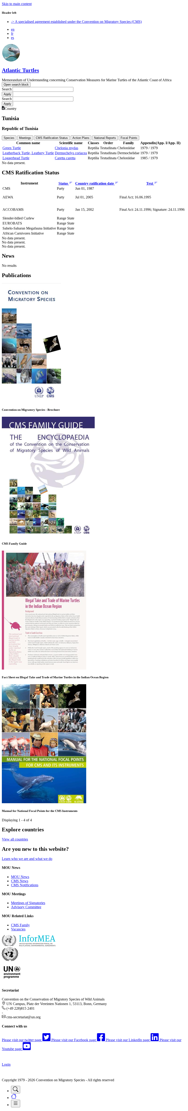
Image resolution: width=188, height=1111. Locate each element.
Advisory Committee (26, 907)
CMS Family (20, 925)
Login (6, 1064)
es (12, 38)
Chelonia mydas (66, 148)
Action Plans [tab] (80, 138)
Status (63, 183)
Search (7, 89)
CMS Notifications (24, 885)
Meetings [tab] (25, 138)
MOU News (20, 877)
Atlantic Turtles (20, 70)
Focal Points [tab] (129, 138)
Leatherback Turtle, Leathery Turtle (28, 153)
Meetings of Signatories (28, 903)
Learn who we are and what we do (27, 859)
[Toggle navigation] (15, 1089)
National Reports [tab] (105, 138)
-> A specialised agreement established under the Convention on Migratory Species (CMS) (76, 22)
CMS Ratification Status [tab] (52, 138)
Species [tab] (9, 138)
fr (12, 33)
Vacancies (18, 929)
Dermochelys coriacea (71, 153)
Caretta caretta (65, 158)
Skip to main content (17, 4)
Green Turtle (12, 148)
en (12, 29)
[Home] (11, 60)
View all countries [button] (15, 839)
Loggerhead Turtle (16, 158)
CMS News (19, 881)
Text (150, 183)
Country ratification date (95, 183)
